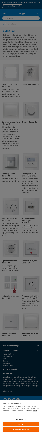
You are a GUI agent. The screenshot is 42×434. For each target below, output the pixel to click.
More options (21, 419)
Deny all (21, 424)
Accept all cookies (21, 429)
